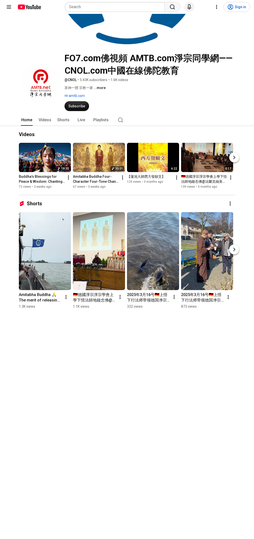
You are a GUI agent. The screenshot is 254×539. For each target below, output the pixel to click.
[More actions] (68, 177)
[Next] (234, 157)
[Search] (172, 7)
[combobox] (116, 7)
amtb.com (76, 96)
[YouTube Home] (29, 7)
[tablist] (127, 120)
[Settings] (217, 7)
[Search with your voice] (189, 7)
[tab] (27, 120)
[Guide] (9, 7)
